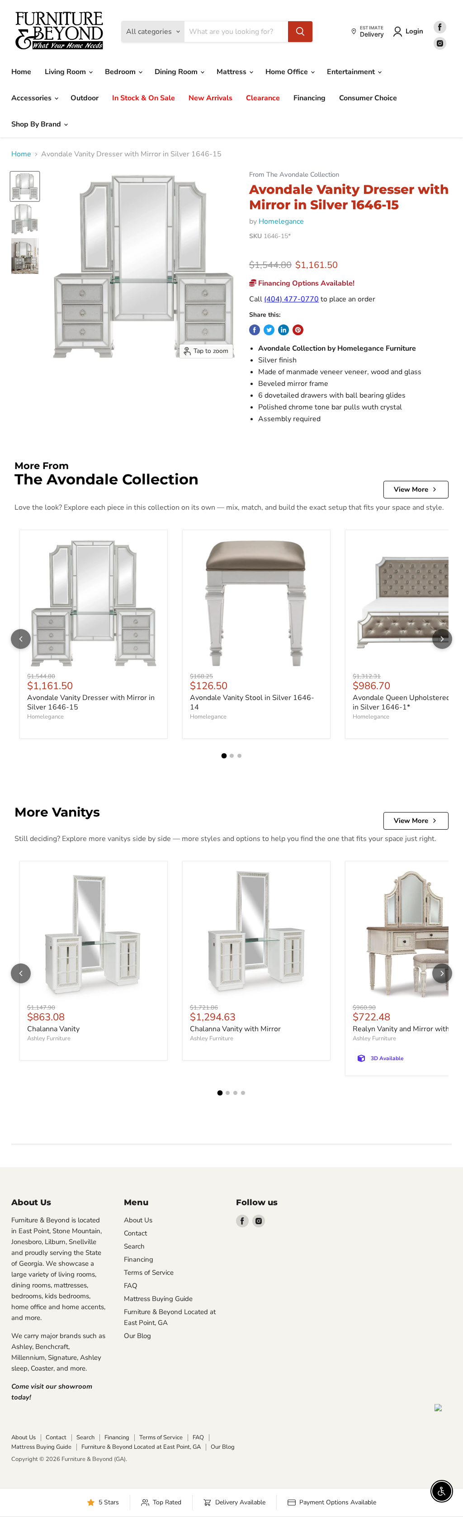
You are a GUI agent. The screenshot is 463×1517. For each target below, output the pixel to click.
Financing (309, 98)
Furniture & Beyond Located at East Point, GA (141, 1447)
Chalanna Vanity (53, 1029)
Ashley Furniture (49, 1038)
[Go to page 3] (239, 756)
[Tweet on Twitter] (269, 329)
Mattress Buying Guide (158, 1298)
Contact (135, 1233)
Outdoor (85, 98)
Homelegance (281, 221)
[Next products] (442, 639)
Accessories (32, 98)
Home (21, 72)
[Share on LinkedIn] (283, 329)
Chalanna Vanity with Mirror (235, 1029)
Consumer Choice (368, 98)
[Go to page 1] (224, 756)
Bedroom (121, 72)
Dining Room (177, 72)
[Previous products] (21, 639)
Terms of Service (149, 1272)
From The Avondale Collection (294, 174)
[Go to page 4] (243, 1093)
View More (411, 489)
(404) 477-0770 (291, 299)
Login (414, 31)
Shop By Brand (37, 124)
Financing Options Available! (305, 283)
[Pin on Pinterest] (298, 329)
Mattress (232, 72)
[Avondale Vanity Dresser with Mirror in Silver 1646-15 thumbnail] (24, 186)
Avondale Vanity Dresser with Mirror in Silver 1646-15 (91, 702)
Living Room (66, 72)
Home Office (287, 72)
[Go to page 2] (232, 756)
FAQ (130, 1285)
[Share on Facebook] (254, 329)
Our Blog (137, 1335)
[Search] (300, 31)
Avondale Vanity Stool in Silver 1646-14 (252, 702)
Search (134, 1246)
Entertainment (352, 72)
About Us (138, 1220)
